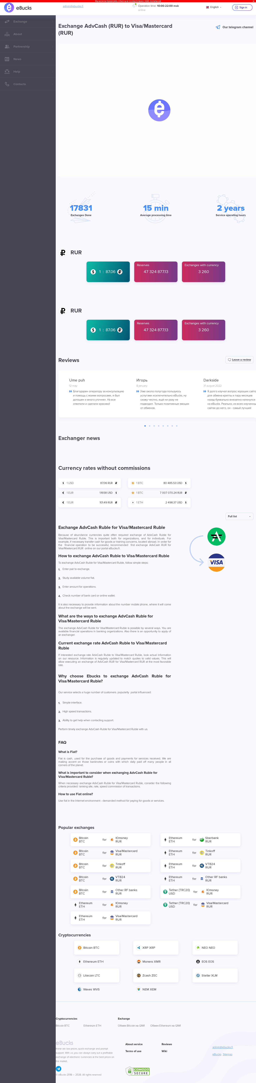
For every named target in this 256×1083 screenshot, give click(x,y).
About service (134, 1044)
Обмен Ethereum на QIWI (165, 1025)
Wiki (164, 1051)
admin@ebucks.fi (73, 6)
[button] (159, 110)
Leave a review (241, 359)
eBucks (216, 1054)
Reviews (167, 1044)
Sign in (243, 7)
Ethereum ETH (92, 1025)
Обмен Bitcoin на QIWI (131, 1025)
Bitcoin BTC (63, 1025)
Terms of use (133, 1051)
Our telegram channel (238, 27)
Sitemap (227, 1054)
